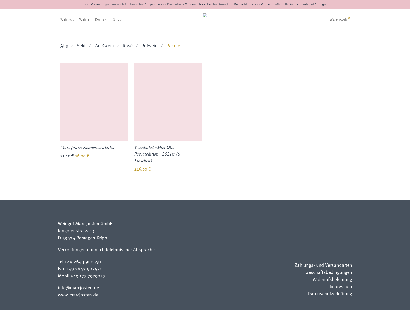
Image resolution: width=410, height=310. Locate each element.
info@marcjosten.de (78, 287)
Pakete (173, 45)
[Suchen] (314, 19)
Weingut (67, 19)
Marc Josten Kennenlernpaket (87, 147)
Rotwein (149, 45)
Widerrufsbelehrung (332, 280)
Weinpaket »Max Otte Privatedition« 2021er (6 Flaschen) (157, 154)
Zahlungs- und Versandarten (323, 265)
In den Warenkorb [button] (71, 173)
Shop (117, 19)
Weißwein (104, 45)
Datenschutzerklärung (330, 294)
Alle (64, 45)
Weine (84, 19)
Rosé (128, 45)
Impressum (341, 287)
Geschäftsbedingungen (328, 273)
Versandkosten (97, 156)
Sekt (81, 45)
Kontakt (101, 19)
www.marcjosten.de (78, 294)
